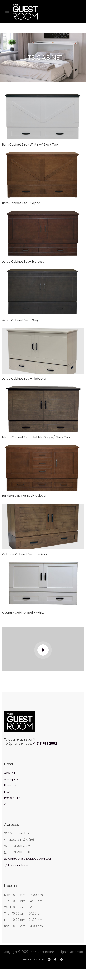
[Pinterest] (61, 959)
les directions (18, 865)
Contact (10, 804)
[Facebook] (55, 959)
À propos (11, 779)
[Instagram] (49, 959)
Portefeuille (12, 798)
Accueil (9, 773)
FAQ (7, 792)
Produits (10, 785)
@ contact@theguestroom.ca (27, 858)
